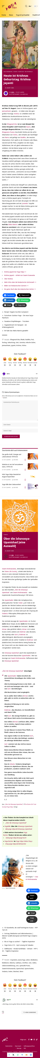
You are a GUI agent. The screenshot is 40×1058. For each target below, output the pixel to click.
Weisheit (16, 971)
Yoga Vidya (10, 807)
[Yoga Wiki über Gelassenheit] (33, 486)
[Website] (37, 374)
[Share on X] (13, 1055)
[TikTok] (37, 1039)
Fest (32, 339)
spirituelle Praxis (24, 966)
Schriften (25, 963)
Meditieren (5, 963)
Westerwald (29, 71)
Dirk (12, 555)
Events (15, 71)
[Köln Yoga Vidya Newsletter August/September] (33, 476)
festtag (4, 342)
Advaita (12, 764)
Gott (17, 342)
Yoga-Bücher (9, 841)
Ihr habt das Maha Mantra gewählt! (16, 331)
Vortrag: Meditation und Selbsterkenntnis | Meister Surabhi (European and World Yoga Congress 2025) (19, 935)
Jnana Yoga (21, 960)
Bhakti (23, 339)
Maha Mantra (12, 224)
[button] (4, 6)
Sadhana (18, 963)
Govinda (25, 203)
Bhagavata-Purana (8, 132)
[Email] (26, 1055)
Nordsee (21, 71)
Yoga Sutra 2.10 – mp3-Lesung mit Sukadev (18, 945)
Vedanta (5, 613)
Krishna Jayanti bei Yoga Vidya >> (15, 272)
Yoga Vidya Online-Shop (24, 841)
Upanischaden (29, 969)
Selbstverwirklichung (8, 966)
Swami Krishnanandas (18, 658)
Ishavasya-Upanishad (25, 826)
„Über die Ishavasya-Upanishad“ (12, 671)
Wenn (21, 971)
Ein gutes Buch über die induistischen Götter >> (20, 289)
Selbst (34, 963)
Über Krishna (8, 279)
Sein (30, 963)
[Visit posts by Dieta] (6, 93)
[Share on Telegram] (22, 1055)
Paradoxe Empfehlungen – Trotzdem (16, 321)
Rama (7, 137)
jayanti (13, 345)
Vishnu (15, 135)
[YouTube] (31, 1039)
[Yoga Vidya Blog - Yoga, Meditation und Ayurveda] (11, 6)
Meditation (34, 960)
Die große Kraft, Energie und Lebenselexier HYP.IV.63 (11, 455)
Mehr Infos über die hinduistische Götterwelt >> (20, 282)
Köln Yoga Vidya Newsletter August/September (11, 475)
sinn (17, 966)
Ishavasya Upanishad (12, 653)
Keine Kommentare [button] (30, 1012)
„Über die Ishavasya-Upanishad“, (14, 804)
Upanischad (20, 969)
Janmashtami (6, 111)
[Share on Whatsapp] (18, 1055)
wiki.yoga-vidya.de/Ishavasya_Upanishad (18, 829)
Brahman (22, 632)
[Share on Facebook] (9, 1055)
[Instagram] (34, 1039)
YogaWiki (7, 826)
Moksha (12, 963)
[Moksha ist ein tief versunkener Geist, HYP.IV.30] (33, 466)
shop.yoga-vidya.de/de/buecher (15, 844)
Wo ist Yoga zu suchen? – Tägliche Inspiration (19, 941)
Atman (4, 629)
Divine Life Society (11, 571)
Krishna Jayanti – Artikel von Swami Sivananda (19, 275)
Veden (20, 603)
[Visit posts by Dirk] (6, 556)
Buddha (23, 137)
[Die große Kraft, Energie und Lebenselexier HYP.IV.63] (33, 456)
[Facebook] (29, 1039)
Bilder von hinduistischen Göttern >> (16, 286)
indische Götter (30, 342)
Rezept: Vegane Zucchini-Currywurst (16, 312)
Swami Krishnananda (9, 569)
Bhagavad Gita (12, 124)
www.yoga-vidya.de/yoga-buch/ (16, 838)
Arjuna (28, 127)
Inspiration (13, 960)
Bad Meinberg (8, 71)
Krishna (16, 114)
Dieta (12, 92)
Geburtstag (11, 342)
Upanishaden (9, 600)
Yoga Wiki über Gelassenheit (11, 484)
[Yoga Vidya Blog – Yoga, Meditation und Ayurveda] (5, 1039)
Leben (28, 960)
